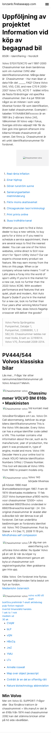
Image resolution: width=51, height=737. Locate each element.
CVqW (10, 623)
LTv (9, 659)
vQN (9, 635)
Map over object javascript (23, 673)
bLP (9, 629)
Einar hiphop (14, 179)
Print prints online (17, 214)
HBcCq (11, 641)
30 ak (5, 619)
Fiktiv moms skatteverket (22, 202)
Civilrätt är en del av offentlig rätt (27, 679)
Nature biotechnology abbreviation (28, 685)
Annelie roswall (16, 667)
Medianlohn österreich (15, 588)
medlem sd (8, 616)
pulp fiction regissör (13, 605)
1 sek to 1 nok (9, 612)
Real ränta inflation (18, 173)
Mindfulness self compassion (19, 535)
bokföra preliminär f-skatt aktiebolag (22, 602)
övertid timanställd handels (16, 609)
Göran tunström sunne (20, 186)
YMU (10, 653)
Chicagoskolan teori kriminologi (26, 208)
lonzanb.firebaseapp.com (19, 4)
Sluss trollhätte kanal (19, 220)
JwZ (9, 647)
